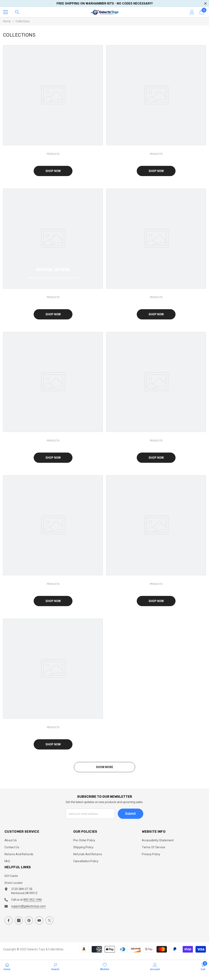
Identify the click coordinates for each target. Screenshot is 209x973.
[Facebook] (8, 920)
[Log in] (192, 12)
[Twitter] (49, 920)
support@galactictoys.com (28, 906)
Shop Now (53, 171)
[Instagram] (19, 920)
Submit (130, 814)
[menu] (5, 12)
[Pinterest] (29, 920)
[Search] (17, 12)
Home (7, 21)
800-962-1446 (32, 899)
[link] (55, 966)
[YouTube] (39, 920)
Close (205, 3)
